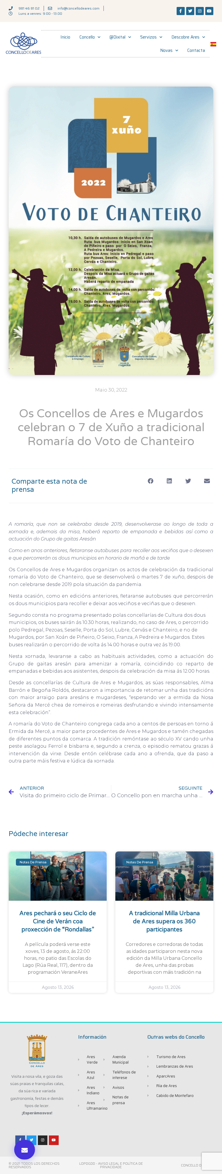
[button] (24, 1150)
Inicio (65, 37)
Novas (166, 50)
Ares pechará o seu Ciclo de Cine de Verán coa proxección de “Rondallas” (57, 921)
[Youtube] (209, 11)
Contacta (196, 50)
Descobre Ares (185, 37)
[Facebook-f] (181, 11)
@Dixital (117, 37)
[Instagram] (200, 11)
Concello (87, 37)
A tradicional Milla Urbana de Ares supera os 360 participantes (164, 921)
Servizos (148, 37)
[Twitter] (190, 11)
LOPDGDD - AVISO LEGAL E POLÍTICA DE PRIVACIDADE (111, 1165)
